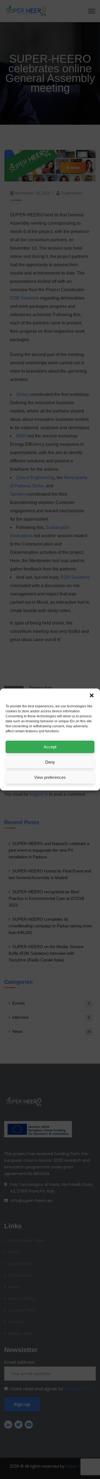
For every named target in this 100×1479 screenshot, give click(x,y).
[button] (91, 695)
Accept (50, 746)
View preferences (50, 777)
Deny (50, 762)
